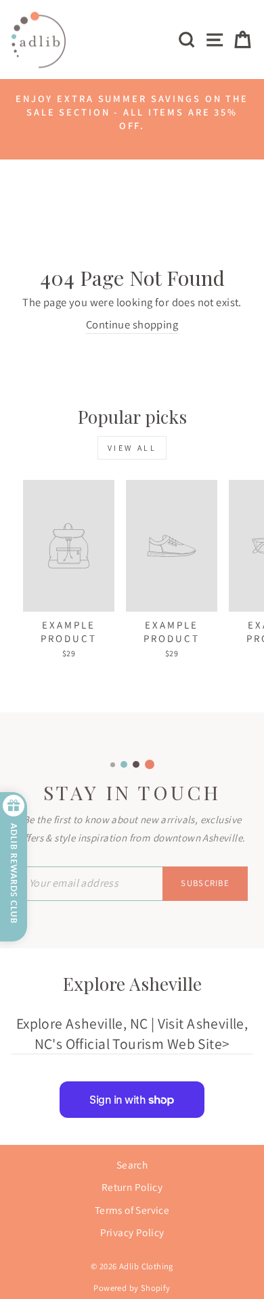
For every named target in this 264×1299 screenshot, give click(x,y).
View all (132, 448)
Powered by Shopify (131, 1288)
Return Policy (132, 1187)
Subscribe (205, 883)
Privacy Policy (132, 1232)
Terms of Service (132, 1210)
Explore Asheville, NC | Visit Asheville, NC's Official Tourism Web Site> (132, 1033)
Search (132, 1164)
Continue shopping (132, 324)
